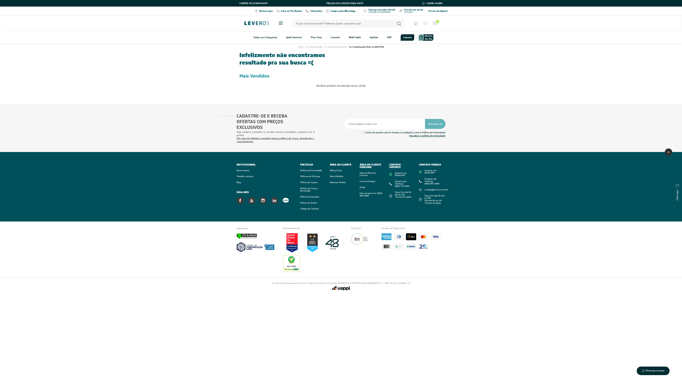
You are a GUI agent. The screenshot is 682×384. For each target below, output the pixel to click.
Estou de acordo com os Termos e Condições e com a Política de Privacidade (405, 132)
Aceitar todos (397, 375)
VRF (389, 37)
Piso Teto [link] (316, 37)
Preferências (372, 375)
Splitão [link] (374, 37)
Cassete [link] (335, 37)
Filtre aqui (677, 195)
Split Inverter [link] (294, 37)
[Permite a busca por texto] (399, 24)
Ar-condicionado (314, 47)
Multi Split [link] (355, 37)
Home (301, 47)
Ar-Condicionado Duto (336, 47)
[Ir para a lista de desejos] (425, 23)
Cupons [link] (407, 37)
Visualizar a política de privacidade (427, 135)
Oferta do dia (428, 37)
